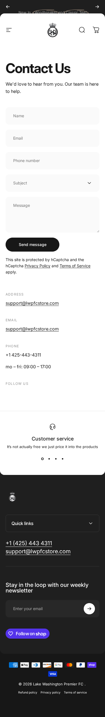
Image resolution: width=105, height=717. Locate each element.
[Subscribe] (89, 608)
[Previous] (8, 6)
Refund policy (27, 692)
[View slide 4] (62, 459)
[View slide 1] (42, 459)
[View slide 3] (56, 459)
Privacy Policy (37, 265)
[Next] (97, 6)
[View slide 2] (49, 459)
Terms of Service (75, 265)
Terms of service (75, 692)
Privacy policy (50, 692)
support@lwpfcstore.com (32, 303)
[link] (29, 543)
